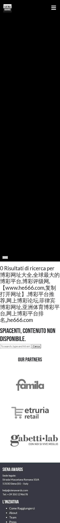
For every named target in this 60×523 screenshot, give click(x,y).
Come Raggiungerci (22, 508)
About (13, 513)
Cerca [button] (36, 346)
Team (12, 517)
